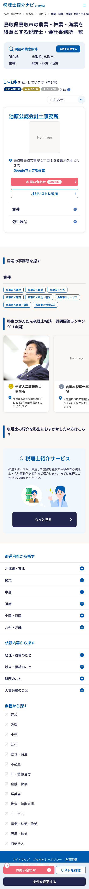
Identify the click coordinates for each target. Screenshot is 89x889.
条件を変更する (68, 49)
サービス (17, 813)
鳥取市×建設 (13, 289)
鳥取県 (30, 13)
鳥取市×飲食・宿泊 (39, 297)
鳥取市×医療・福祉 (17, 304)
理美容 (16, 793)
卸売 (14, 744)
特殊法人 (17, 843)
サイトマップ (21, 859)
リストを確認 (71, 870)
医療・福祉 (19, 833)
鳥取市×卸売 (13, 297)
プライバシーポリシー (47, 859)
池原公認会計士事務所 (34, 116)
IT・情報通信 (21, 773)
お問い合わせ (21, 869)
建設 (14, 714)
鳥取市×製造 (35, 289)
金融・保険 (19, 783)
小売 (14, 734)
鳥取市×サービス (67, 297)
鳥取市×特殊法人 (45, 304)
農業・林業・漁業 (24, 823)
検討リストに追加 (44, 193)
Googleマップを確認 (29, 170)
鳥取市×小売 (57, 289)
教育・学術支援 (22, 803)
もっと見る (43, 519)
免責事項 (71, 859)
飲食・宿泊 (19, 754)
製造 (14, 724)
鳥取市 (42, 13)
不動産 (16, 764)
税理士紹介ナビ (12, 13)
